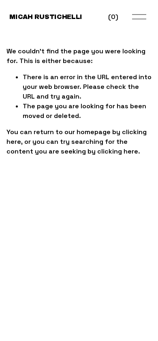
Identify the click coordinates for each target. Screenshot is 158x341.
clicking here (117, 151)
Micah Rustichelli (45, 16)
